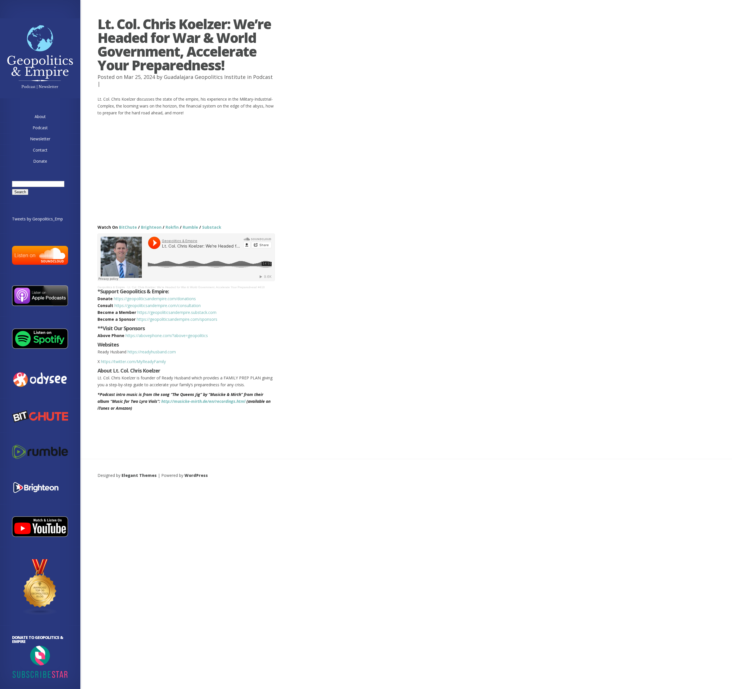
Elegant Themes (139, 475)
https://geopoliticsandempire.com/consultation (157, 305)
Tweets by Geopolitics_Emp (37, 219)
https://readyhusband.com (152, 352)
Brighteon (151, 227)
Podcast (263, 76)
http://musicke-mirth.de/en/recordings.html (203, 401)
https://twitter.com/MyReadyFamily (133, 361)
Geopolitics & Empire (111, 287)
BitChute (128, 227)
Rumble (190, 227)
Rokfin (172, 227)
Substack (211, 227)
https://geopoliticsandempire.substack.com (176, 312)
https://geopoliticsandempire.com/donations (155, 298)
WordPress (196, 475)
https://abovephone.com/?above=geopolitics (167, 335)
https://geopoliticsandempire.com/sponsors (177, 319)
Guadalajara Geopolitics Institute (205, 76)
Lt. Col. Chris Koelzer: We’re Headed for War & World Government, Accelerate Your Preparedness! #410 (196, 287)
